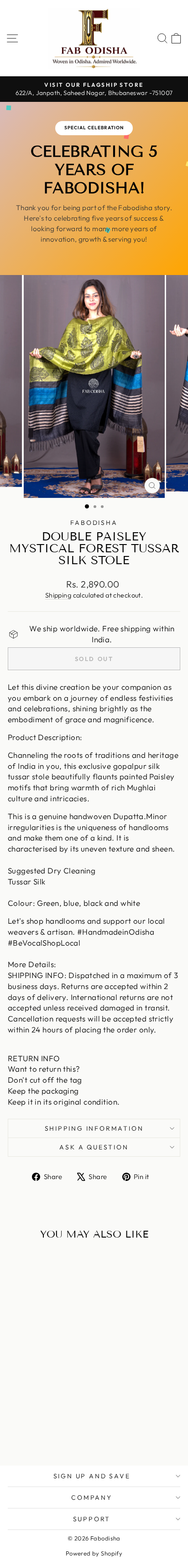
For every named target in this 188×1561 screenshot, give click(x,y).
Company (91, 1497)
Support (92, 1519)
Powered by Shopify (94, 1553)
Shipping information (94, 1128)
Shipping (58, 595)
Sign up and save (92, 1476)
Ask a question (93, 1147)
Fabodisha (93, 523)
